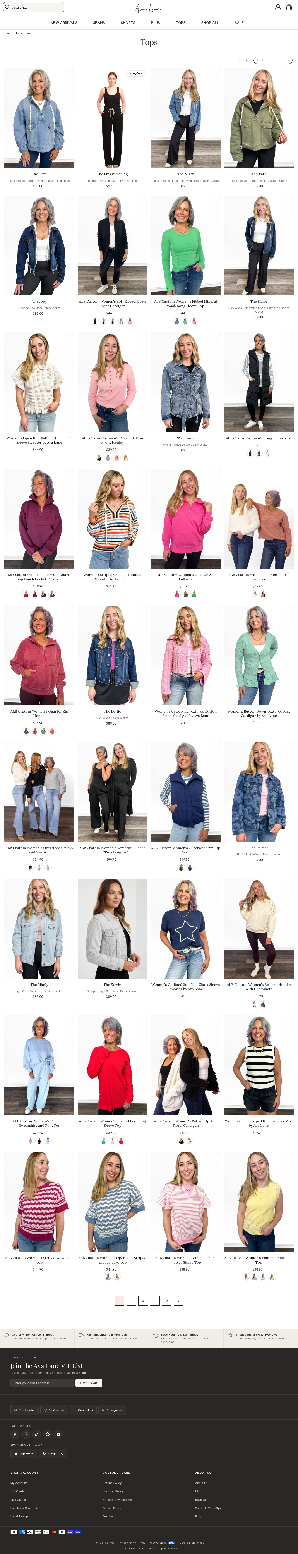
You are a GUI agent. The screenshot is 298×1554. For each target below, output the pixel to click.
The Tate (39, 174)
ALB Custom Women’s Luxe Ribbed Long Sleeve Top (112, 1123)
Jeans (99, 23)
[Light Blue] (48, 1140)
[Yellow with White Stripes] (117, 1277)
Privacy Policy (127, 1542)
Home (8, 33)
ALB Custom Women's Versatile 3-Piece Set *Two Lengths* (112, 850)
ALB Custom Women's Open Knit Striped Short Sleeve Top (112, 1259)
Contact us (85, 1410)
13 (166, 1300)
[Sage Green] (30, 1140)
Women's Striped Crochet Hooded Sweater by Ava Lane (112, 576)
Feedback (109, 1516)
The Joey (39, 301)
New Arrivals (64, 23)
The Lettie (112, 711)
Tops (181, 23)
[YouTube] (58, 1434)
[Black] (95, 321)
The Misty (185, 174)
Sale (239, 23)
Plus (155, 23)
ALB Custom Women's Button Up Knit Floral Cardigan (185, 1123)
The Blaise (258, 301)
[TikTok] (36, 1434)
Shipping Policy (113, 1491)
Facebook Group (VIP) (25, 1508)
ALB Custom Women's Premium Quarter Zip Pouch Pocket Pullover (39, 576)
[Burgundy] (26, 594)
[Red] (263, 594)
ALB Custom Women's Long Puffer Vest (259, 438)
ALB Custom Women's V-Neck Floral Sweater (258, 576)
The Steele (112, 984)
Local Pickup (19, 1516)
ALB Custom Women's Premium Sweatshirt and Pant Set (39, 1123)
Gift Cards (17, 1491)
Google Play (55, 1453)
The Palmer (258, 848)
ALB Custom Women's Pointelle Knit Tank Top (258, 1259)
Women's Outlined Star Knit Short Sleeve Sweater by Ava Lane (185, 986)
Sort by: (243, 60)
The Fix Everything (112, 174)
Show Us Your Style (208, 1508)
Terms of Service (104, 1542)
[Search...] (7, 7)
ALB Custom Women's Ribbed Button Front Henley (112, 440)
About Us (201, 1483)
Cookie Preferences (192, 1542)
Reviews (201, 1499)
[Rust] (52, 731)
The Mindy (39, 984)
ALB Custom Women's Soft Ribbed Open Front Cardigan (112, 303)
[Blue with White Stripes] (108, 1277)
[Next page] (178, 1301)
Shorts (128, 23)
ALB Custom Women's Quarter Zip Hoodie (39, 713)
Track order (27, 1410)
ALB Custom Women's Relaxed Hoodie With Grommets (259, 986)
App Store (26, 1453)
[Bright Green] (104, 1140)
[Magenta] (35, 594)
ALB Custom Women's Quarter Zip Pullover (185, 576)
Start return (56, 1410)
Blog (198, 1516)
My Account (18, 1483)
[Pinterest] (47, 1434)
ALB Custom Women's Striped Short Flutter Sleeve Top (185, 1259)
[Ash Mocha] (112, 321)
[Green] (185, 321)
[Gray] (48, 867)
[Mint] (263, 1277)
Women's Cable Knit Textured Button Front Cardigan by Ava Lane (186, 713)
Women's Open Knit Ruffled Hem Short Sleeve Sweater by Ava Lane (39, 440)
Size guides (115, 1410)
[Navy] (259, 453)
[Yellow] (125, 457)
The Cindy (185, 438)
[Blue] (121, 321)
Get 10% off (88, 1383)
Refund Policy (112, 1483)
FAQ (198, 1491)
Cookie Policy (112, 1508)
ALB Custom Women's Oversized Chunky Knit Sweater (39, 850)
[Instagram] (25, 1434)
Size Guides (18, 1499)
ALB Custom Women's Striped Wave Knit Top (39, 1259)
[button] (290, 7)
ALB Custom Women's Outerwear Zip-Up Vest (185, 850)
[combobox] (37, 7)
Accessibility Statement (118, 1499)
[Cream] (254, 594)
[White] (104, 321)
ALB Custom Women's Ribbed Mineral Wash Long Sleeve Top (185, 303)
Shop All (210, 23)
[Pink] (130, 321)
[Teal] (43, 731)
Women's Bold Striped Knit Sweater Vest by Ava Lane (259, 1123)
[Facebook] (14, 1434)
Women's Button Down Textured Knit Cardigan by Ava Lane (259, 713)
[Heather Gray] (112, 1140)
